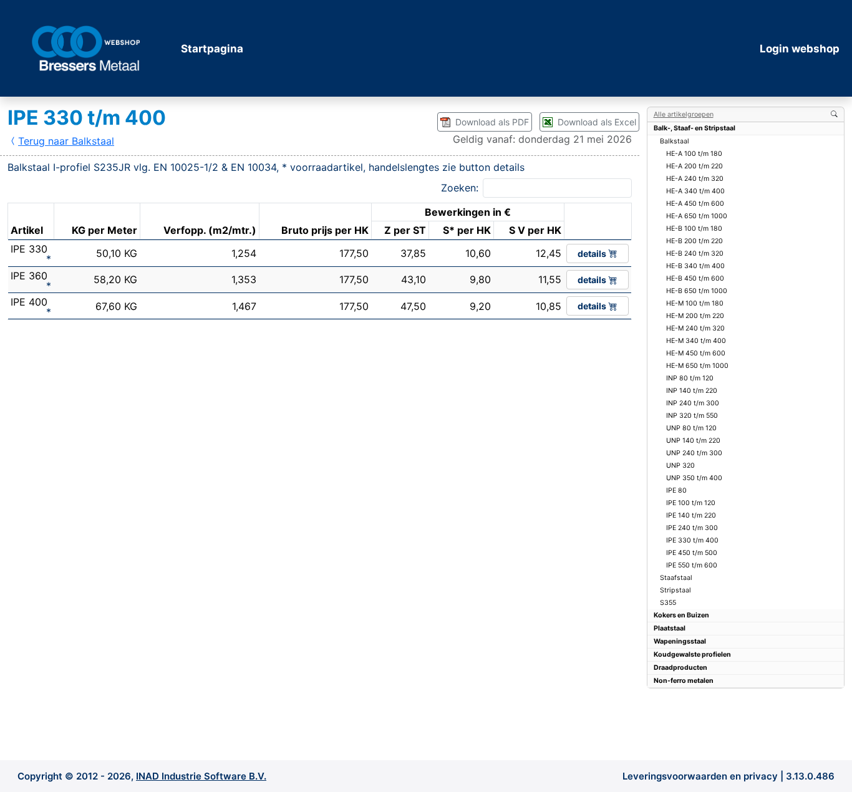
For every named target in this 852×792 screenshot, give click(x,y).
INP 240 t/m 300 (692, 403)
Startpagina (212, 48)
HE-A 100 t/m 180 (694, 154)
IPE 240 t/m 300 (692, 528)
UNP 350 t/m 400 (694, 478)
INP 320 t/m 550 (692, 416)
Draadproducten (680, 668)
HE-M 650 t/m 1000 (697, 366)
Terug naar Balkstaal (66, 141)
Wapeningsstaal (680, 641)
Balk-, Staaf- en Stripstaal (694, 128)
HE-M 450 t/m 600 (695, 353)
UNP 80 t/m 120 (691, 428)
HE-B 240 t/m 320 (695, 253)
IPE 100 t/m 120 (690, 503)
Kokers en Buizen (681, 615)
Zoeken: (459, 187)
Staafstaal (676, 578)
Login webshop (800, 48)
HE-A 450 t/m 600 (695, 204)
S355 (668, 603)
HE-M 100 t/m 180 (695, 303)
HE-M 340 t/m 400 (696, 341)
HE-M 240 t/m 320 (695, 328)
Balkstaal (674, 141)
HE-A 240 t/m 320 (695, 179)
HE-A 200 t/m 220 (694, 166)
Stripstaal (675, 590)
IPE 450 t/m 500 (691, 553)
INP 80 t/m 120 (690, 378)
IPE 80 (676, 490)
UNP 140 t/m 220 (693, 441)
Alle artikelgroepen (684, 114)
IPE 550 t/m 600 (691, 565)
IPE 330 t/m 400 (692, 540)
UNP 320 (680, 465)
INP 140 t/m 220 (691, 391)
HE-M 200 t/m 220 (695, 316)
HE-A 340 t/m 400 (695, 191)
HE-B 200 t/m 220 (694, 241)
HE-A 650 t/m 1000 (696, 216)
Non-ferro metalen (684, 681)
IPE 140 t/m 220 (691, 515)
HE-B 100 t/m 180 (694, 229)
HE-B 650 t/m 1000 (696, 291)
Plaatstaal (669, 628)
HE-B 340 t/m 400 (695, 266)
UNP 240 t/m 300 (694, 453)
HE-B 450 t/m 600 (695, 278)
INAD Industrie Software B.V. (201, 776)
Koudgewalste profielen (692, 654)
